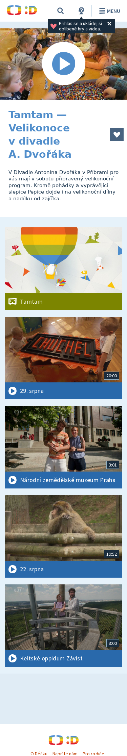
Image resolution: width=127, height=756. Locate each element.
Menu (113, 10)
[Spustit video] (63, 64)
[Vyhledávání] (60, 11)
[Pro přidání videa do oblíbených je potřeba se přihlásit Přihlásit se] (117, 134)
